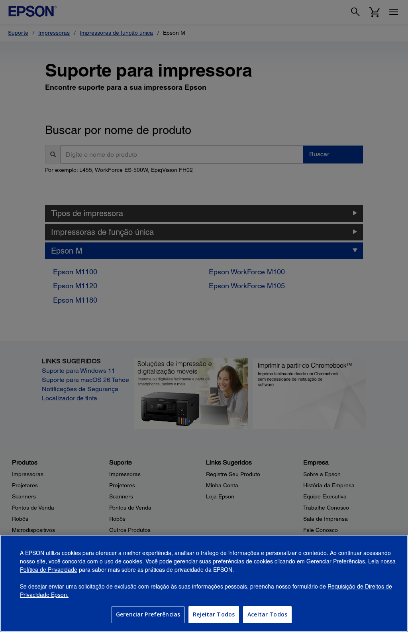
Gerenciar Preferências (148, 614)
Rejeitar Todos (214, 614)
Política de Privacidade (48, 569)
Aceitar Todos (267, 614)
